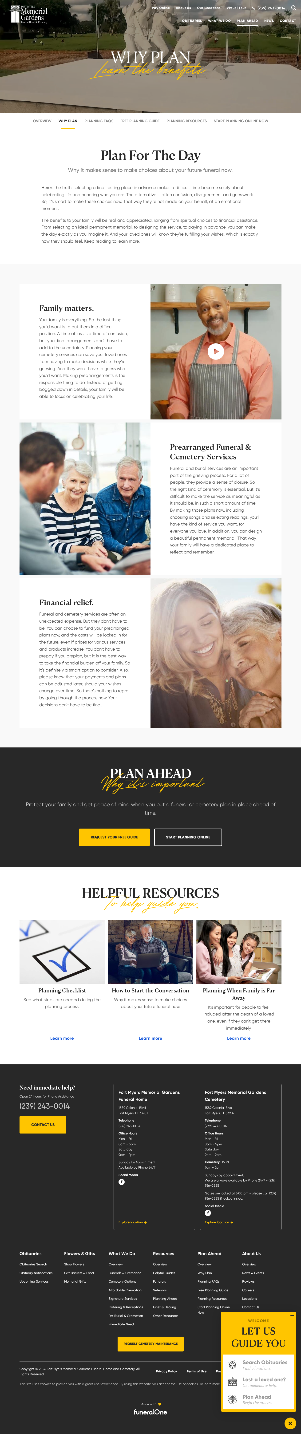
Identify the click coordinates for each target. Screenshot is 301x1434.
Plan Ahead (247, 21)
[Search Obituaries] (292, 8)
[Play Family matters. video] (215, 351)
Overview (42, 121)
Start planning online (188, 837)
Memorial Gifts (75, 1281)
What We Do (219, 21)
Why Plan (68, 121)
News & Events (253, 1273)
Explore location (131, 1222)
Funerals (159, 1281)
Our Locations (209, 8)
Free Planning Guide (139, 121)
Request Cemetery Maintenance (151, 1344)
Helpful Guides (164, 1273)
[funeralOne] (150, 1411)
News (269, 21)
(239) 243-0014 (45, 1106)
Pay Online (161, 8)
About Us (183, 8)
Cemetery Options (122, 1281)
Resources (163, 1253)
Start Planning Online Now (241, 121)
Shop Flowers (74, 1264)
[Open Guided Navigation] (290, 1423)
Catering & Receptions (126, 1307)
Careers (248, 1290)
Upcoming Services (34, 1281)
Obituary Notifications (36, 1273)
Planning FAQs (98, 121)
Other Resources (165, 1316)
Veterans (159, 1290)
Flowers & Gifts (79, 1253)
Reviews (248, 1281)
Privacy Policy (166, 1371)
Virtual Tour (236, 8)
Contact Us (43, 1124)
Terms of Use (196, 1371)
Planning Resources (186, 121)
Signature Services (123, 1298)
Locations (249, 1298)
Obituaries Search (33, 1264)
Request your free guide (114, 837)
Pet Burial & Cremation (126, 1316)
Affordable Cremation (125, 1290)
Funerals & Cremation (125, 1273)
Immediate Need (121, 1324)
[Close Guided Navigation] (292, 1315)
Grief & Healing (164, 1307)
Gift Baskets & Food (79, 1273)
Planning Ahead (165, 1298)
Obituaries (192, 21)
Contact (288, 21)
